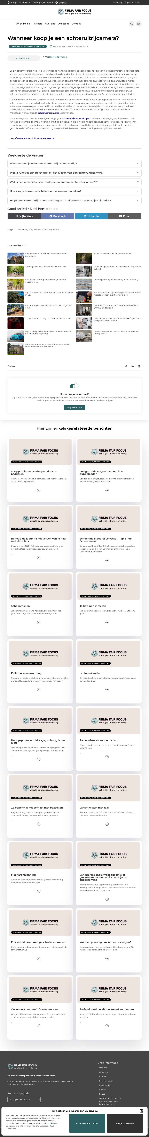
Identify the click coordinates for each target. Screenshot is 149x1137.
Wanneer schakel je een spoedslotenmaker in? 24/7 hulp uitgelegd (116, 306)
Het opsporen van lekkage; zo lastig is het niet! (38, 741)
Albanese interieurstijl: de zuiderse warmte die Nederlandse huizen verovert (47, 345)
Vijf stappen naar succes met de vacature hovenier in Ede (49, 293)
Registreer (103, 1094)
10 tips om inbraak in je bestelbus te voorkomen (48, 318)
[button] (141, 1110)
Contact (76, 23)
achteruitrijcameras (50, 229)
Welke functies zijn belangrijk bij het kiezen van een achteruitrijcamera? (74, 172)
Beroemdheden (106, 1081)
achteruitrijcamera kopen (29, 229)
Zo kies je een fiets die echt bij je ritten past (45, 266)
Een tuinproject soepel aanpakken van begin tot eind (48, 306)
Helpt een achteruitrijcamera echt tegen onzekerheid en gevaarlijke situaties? (74, 200)
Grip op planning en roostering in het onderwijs (116, 279)
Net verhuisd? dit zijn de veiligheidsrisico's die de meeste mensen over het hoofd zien (117, 293)
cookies (51, 1123)
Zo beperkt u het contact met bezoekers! (37, 807)
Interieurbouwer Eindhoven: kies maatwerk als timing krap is (116, 332)
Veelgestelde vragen (56, 57)
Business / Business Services (28, 46)
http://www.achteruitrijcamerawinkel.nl (32, 138)
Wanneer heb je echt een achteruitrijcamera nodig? (74, 163)
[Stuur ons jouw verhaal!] (74, 385)
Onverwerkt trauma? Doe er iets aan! (34, 1009)
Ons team (63, 23)
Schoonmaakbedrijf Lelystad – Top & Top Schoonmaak (106, 540)
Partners (37, 23)
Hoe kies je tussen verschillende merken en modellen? (74, 191)
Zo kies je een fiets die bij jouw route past (113, 253)
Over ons (50, 23)
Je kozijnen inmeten (93, 605)
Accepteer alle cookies (87, 1123)
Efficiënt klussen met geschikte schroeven (38, 942)
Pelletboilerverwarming (26, 673)
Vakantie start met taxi (94, 807)
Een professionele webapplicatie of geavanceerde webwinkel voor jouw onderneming (103, 877)
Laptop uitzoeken (91, 673)
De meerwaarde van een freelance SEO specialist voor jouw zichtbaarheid (117, 319)
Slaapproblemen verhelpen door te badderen (33, 472)
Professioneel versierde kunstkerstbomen (107, 1009)
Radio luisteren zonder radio (98, 740)
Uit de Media (23, 23)
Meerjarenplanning (23, 874)
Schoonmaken (20, 605)
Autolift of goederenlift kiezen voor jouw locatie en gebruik (117, 267)
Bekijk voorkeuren (125, 1123)
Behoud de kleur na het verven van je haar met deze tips (38, 540)
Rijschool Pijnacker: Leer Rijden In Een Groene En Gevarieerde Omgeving (48, 332)
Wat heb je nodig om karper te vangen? (105, 942)
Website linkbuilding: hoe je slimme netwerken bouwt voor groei (110, 1101)
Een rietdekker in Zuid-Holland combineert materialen (46, 254)
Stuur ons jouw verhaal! (74, 394)
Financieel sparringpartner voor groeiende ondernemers (45, 280)
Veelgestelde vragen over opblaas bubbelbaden (101, 472)
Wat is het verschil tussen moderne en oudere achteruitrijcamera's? (74, 182)
